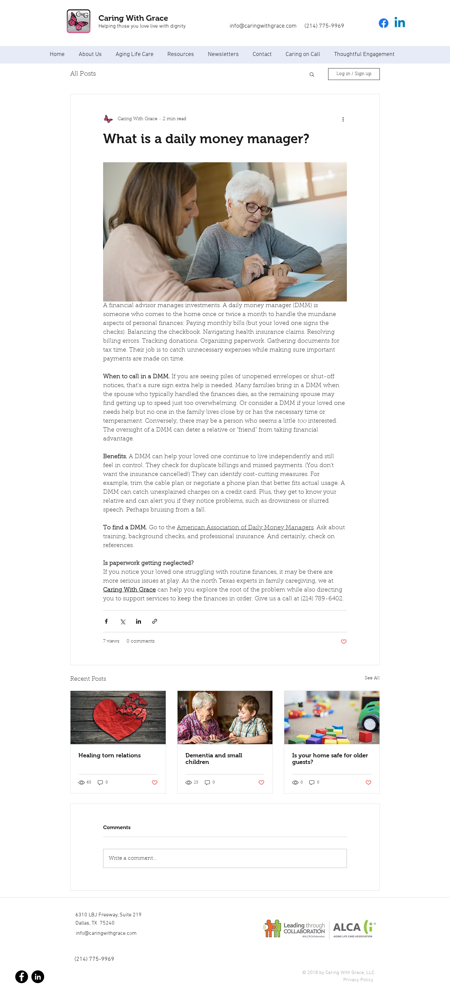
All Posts (83, 74)
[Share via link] (155, 621)
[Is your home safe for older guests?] (332, 717)
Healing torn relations (109, 755)
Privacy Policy (358, 980)
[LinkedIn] (37, 976)
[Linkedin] (399, 23)
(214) (81, 959)
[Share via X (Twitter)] (122, 621)
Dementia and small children (213, 758)
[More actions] (343, 119)
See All (372, 678)
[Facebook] (383, 23)
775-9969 (101, 959)
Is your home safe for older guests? (330, 758)
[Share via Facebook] (106, 621)
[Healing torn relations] (118, 717)
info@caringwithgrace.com (106, 933)
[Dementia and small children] (225, 717)
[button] (312, 74)
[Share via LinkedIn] (138, 621)
